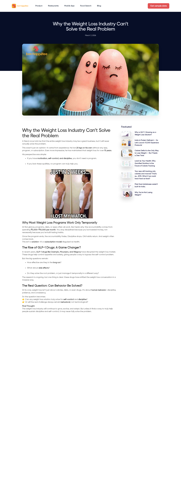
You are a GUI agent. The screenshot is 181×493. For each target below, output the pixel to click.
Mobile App (69, 6)
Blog (99, 6)
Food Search (85, 6)
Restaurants (53, 6)
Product (38, 6)
